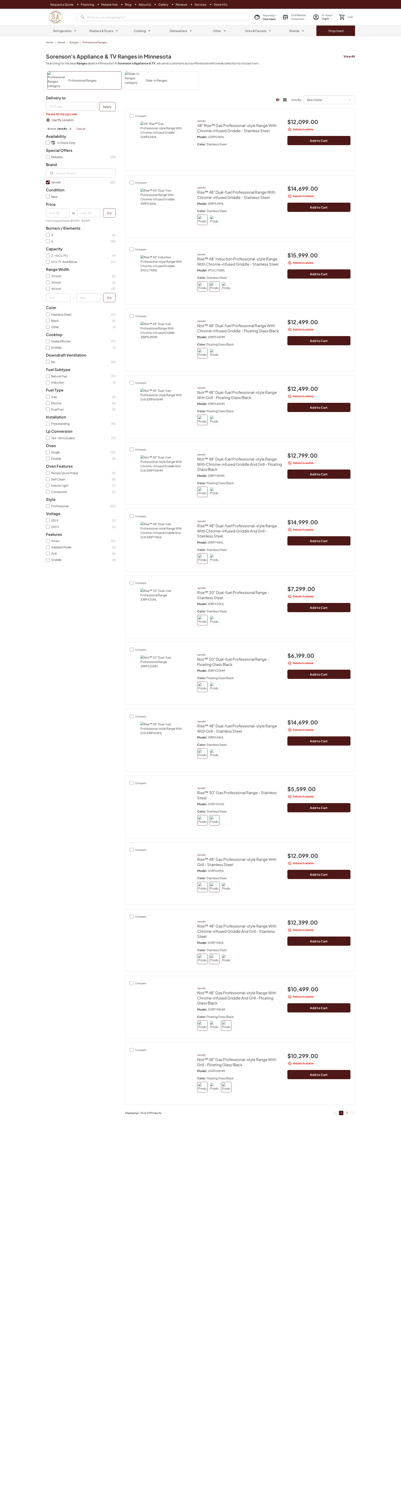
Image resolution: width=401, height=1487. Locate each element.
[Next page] (353, 1113)
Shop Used (335, 31)
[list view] (278, 100)
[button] (294, 17)
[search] (163, 17)
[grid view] (285, 100)
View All (349, 56)
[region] (200, 80)
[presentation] (72, 106)
